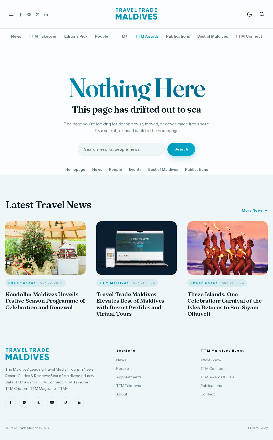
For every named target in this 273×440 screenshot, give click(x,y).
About (121, 394)
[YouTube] (52, 402)
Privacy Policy (258, 428)
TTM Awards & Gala (217, 377)
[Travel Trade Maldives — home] (136, 14)
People (101, 36)
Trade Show (210, 360)
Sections (125, 350)
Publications (178, 36)
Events (135, 169)
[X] (37, 14)
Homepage (75, 169)
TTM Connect (248, 36)
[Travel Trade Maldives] (27, 354)
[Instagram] (29, 14)
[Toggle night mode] (249, 14)
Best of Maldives (212, 36)
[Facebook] (20, 14)
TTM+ (121, 36)
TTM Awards (147, 36)
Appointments (128, 377)
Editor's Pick (75, 36)
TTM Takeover (43, 36)
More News (252, 210)
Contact (207, 394)
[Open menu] (11, 14)
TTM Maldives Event (222, 350)
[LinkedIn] (46, 14)
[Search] (262, 14)
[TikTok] (66, 402)
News (16, 36)
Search (181, 149)
